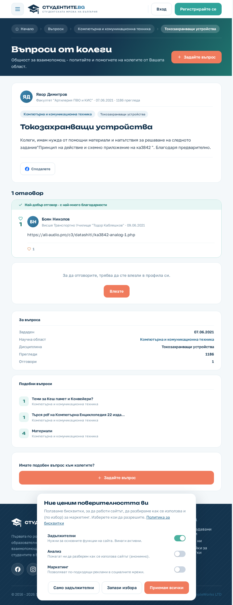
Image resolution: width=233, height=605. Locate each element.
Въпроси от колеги (61, 49)
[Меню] (17, 9)
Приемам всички (167, 587)
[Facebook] (17, 569)
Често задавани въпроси (196, 531)
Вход (162, 9)
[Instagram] (33, 569)
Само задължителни (73, 587)
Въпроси (56, 29)
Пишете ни (192, 541)
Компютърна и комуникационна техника (114, 29)
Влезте (117, 291)
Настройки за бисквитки (194, 550)
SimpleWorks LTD (207, 594)
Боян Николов (56, 219)
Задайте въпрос (200, 57)
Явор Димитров (51, 94)
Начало (27, 29)
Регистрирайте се (198, 9)
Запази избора (122, 587)
